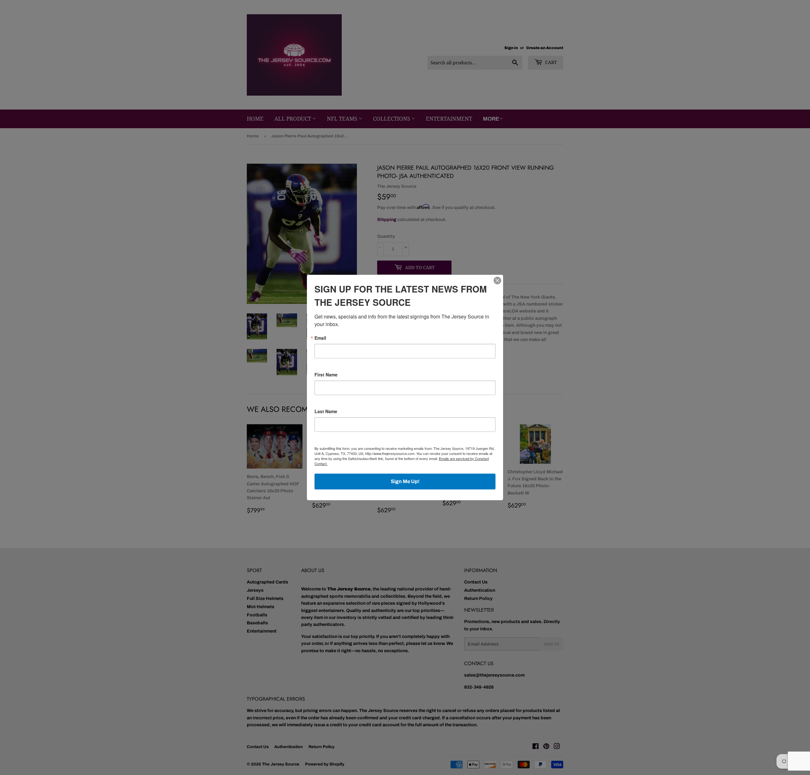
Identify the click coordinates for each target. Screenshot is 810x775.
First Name (326, 374)
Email (320, 338)
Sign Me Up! (405, 481)
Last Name (326, 411)
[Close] (497, 280)
